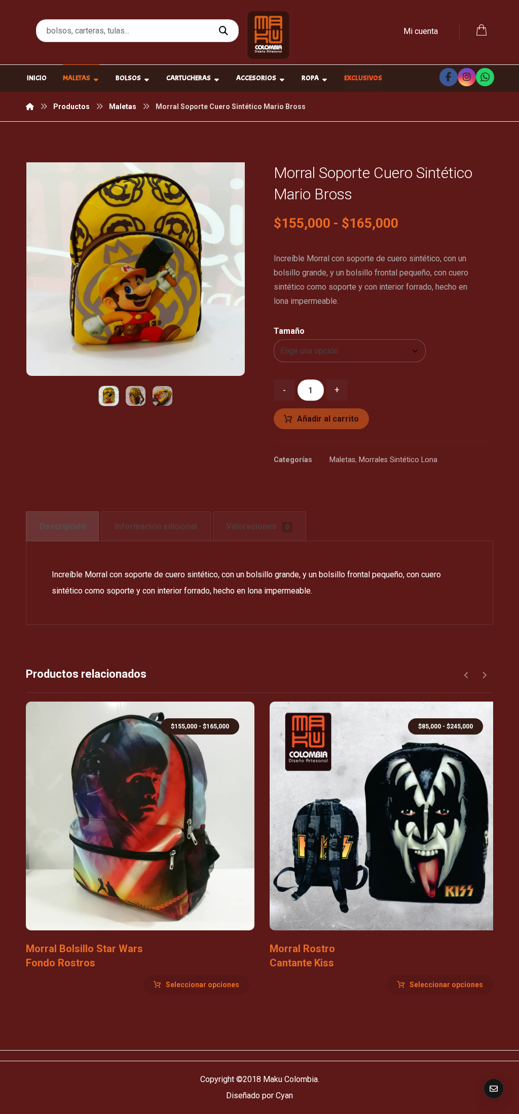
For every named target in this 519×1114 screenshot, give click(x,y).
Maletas (342, 460)
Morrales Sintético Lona (398, 460)
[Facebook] (448, 77)
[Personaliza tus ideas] (268, 34)
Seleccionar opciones (202, 985)
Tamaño (289, 331)
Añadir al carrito (328, 419)
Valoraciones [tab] (257, 526)
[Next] (484, 675)
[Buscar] (225, 31)
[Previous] (466, 675)
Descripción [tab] (63, 526)
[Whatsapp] (485, 77)
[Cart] (481, 29)
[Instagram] (467, 77)
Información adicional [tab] (156, 526)
